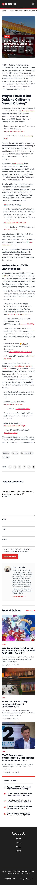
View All (29, 610)
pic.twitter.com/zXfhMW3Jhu (15, 223)
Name (4, 519)
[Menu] (33, 4)
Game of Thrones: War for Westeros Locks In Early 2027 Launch (20, 807)
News (4, 644)
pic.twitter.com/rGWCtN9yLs (15, 426)
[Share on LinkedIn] (19, 467)
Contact (18, 842)
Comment (6, 496)
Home (3, 10)
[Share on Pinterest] (24, 467)
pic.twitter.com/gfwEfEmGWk (20, 352)
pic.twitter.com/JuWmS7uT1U (19, 314)
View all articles (17, 597)
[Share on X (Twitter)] (15, 467)
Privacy (18, 847)
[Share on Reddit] (29, 467)
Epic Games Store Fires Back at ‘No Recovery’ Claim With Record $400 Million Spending (18, 650)
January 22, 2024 (27, 324)
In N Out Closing (26, 453)
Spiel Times (14, 879)
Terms (18, 851)
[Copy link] (33, 467)
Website (4, 539)
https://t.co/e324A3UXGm (14, 131)
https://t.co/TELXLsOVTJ (13, 404)
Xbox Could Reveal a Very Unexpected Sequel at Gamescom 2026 (14, 704)
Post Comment (10, 557)
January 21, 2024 (10, 230)
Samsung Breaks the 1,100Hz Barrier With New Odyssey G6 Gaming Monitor (20, 794)
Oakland (6, 457)
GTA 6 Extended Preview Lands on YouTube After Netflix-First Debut (19, 801)
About (18, 838)
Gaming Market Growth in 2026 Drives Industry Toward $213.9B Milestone (18, 814)
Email (4, 529)
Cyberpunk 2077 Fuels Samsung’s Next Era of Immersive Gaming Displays (19, 788)
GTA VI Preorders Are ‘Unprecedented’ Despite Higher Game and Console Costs (18, 758)
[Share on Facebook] (10, 467)
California (6, 453)
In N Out (15, 453)
